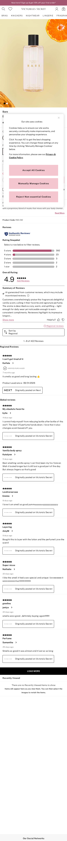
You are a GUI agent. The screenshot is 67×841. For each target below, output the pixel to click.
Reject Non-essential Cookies (33, 196)
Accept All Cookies (33, 170)
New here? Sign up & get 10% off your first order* (33, 3)
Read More (60, 213)
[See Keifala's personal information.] (13, 363)
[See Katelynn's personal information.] (14, 454)
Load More (33, 671)
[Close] (58, 117)
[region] (33, 160)
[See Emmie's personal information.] (12, 496)
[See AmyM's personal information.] (12, 531)
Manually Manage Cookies (33, 183)
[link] (3, 9)
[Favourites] (10, 9)
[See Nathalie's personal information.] (14, 569)
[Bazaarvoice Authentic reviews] (17, 234)
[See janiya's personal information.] (11, 607)
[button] (4, 103)
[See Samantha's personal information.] (16, 642)
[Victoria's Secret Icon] (33, 9)
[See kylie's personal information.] (10, 413)
